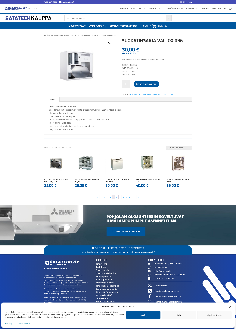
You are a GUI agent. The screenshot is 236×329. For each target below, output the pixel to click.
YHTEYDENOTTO (136, 248)
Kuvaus (51, 99)
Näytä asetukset (214, 315)
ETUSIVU (124, 9)
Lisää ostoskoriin (146, 84)
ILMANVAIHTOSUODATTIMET (123, 26)
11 (134, 197)
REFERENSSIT (192, 9)
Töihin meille (160, 285)
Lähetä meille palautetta (166, 291)
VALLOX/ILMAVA (83, 35)
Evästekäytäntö (10, 323)
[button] (230, 306)
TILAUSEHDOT (98, 248)
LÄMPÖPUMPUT (173, 9)
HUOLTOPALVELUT (77, 26)
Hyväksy (143, 315)
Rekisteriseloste (23, 323)
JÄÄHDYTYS (154, 9)
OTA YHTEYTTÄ (219, 9)
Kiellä (178, 315)
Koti (46, 35)
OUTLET (147, 26)
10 (130, 197)
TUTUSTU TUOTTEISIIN (126, 231)
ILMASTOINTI (137, 9)
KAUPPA (205, 9)
